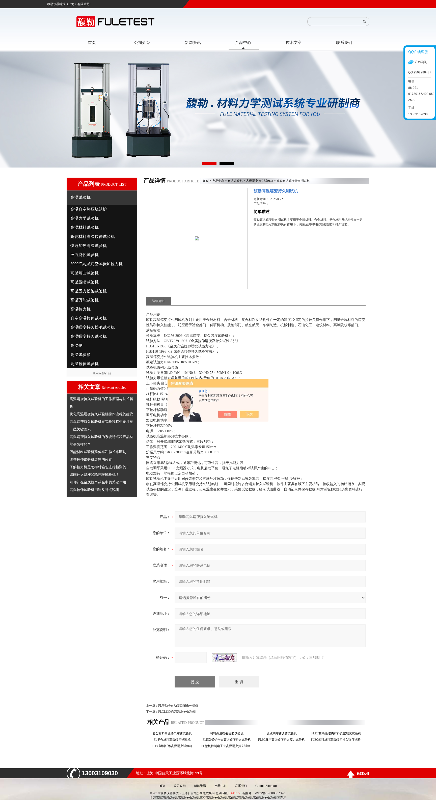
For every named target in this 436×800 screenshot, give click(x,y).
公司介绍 (180, 786)
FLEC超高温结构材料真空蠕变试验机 (337, 733)
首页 (206, 181)
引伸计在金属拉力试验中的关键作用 (98, 482)
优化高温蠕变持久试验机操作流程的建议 (101, 414)
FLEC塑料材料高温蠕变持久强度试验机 (338, 739)
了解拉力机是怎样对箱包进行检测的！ (100, 467)
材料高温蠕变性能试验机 (228, 733)
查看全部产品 (102, 373)
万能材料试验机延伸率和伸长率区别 (98, 452)
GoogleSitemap (266, 786)
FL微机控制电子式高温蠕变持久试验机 (228, 746)
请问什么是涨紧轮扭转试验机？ (94, 475)
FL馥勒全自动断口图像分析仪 (178, 705)
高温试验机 (235, 181)
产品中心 (218, 181)
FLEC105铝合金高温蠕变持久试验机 (228, 739)
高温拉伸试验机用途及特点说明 (94, 490)
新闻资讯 (200, 786)
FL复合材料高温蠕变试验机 (174, 739)
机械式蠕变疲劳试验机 (283, 733)
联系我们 (241, 786)
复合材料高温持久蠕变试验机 (173, 733)
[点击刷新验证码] (224, 657)
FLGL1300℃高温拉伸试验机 (177, 711)
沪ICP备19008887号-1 (270, 793)
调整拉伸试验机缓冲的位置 (91, 459)
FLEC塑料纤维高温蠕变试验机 (173, 746)
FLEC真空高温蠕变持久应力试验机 (283, 739)
